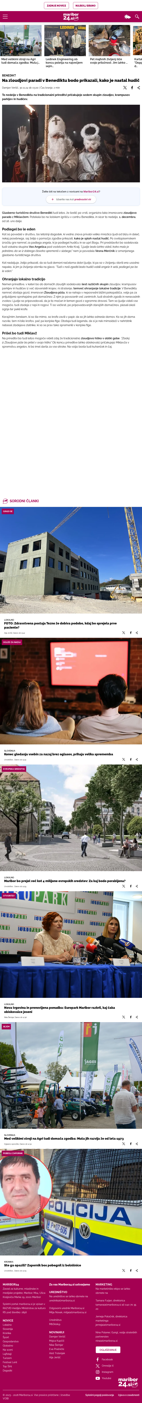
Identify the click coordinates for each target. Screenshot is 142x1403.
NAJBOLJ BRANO (86, 5)
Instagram (107, 1372)
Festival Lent (10, 1362)
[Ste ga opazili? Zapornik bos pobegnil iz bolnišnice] (71, 1202)
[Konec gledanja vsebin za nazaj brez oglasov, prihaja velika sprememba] (71, 691)
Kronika (7, 1333)
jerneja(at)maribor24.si (108, 1324)
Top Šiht (7, 1366)
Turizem (7, 1358)
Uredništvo (55, 1320)
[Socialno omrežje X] (124, 632)
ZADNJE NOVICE (56, 5)
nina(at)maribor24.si (107, 1340)
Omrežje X (108, 1365)
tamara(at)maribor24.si (108, 1304)
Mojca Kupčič (56, 1340)
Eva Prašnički (56, 1349)
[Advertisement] (71, 395)
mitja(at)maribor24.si (75, 1312)
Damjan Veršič (57, 1336)
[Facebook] (130, 632)
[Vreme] (127, 16)
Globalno (8, 1345)
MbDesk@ (54, 1324)
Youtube (106, 1378)
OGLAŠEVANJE (108, 1350)
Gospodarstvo (11, 1341)
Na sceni (8, 1349)
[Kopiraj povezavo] (137, 632)
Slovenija (8, 1329)
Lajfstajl (7, 1354)
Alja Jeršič (55, 1357)
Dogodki (7, 1370)
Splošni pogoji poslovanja (99, 1395)
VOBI (5, 1398)
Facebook (107, 1359)
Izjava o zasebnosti (128, 1395)
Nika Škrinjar (56, 1345)
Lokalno (7, 1324)
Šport (6, 1337)
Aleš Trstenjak (57, 1353)
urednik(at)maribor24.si (62, 1300)
